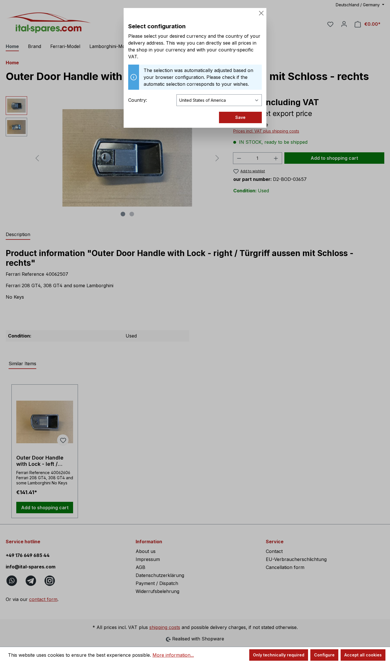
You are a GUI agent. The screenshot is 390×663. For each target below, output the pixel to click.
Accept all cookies (363, 654)
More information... (173, 655)
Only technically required (278, 654)
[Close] (261, 13)
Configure (324, 654)
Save (240, 117)
